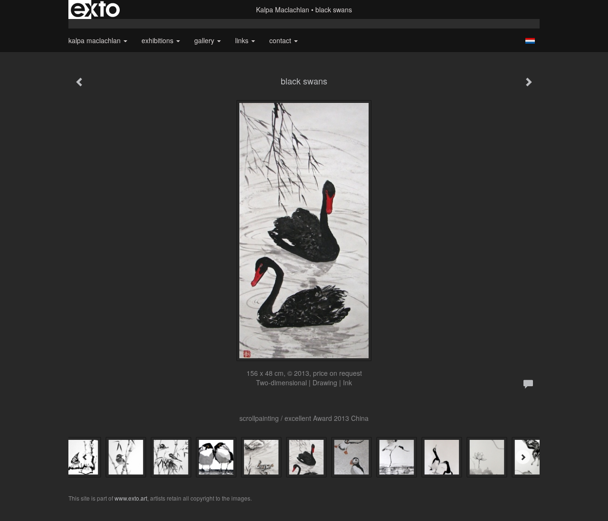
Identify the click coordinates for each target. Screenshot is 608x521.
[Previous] (85, 457)
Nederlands (529, 41)
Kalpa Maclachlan (282, 9)
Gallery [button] (205, 40)
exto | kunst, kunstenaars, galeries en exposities (95, 9)
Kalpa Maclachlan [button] (95, 40)
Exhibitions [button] (158, 40)
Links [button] (242, 40)
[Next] (523, 457)
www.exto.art (130, 498)
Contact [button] (281, 40)
